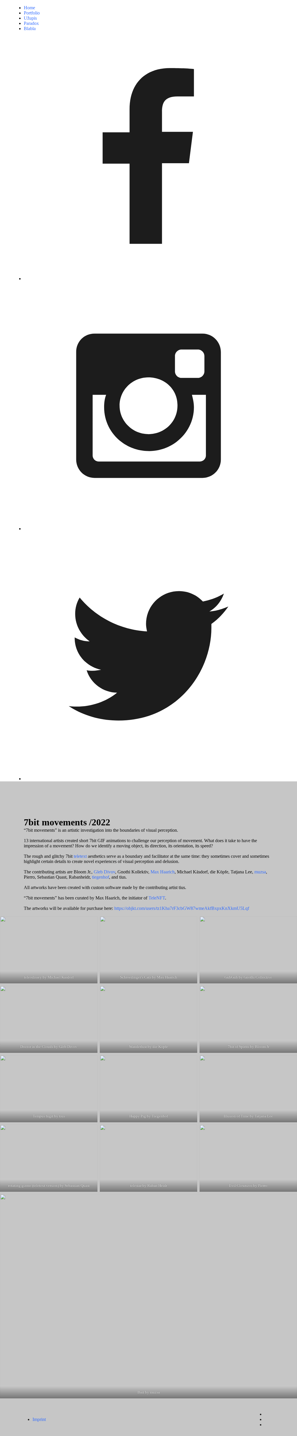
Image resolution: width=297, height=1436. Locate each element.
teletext (80, 856)
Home (29, 7)
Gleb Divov (104, 871)
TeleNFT (156, 897)
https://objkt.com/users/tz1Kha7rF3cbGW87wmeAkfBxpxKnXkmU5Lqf (181, 908)
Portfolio (32, 12)
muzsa (260, 871)
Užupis (30, 18)
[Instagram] (148, 406)
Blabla (30, 28)
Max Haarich (163, 871)
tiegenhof (100, 877)
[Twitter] (148, 656)
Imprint (39, 1419)
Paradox (31, 23)
